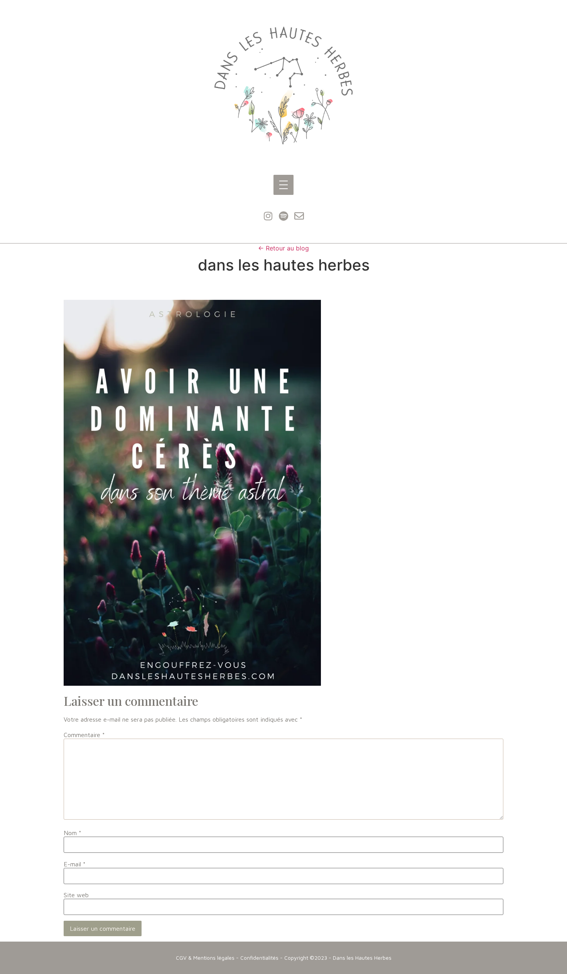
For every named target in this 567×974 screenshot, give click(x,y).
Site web (76, 895)
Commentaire (84, 735)
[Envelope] (299, 216)
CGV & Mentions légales (205, 957)
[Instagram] (268, 216)
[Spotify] (283, 216)
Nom (72, 833)
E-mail (75, 864)
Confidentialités (259, 957)
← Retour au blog (283, 248)
